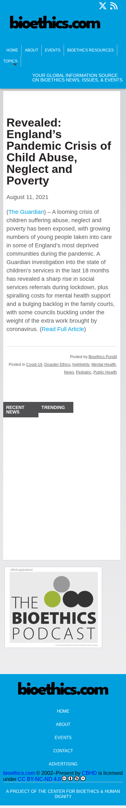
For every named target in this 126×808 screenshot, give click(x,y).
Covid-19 (34, 364)
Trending (53, 407)
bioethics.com (19, 773)
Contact (63, 750)
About (31, 50)
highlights (80, 364)
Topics (10, 61)
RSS (114, 6)
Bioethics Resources (90, 50)
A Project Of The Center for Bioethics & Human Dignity (63, 794)
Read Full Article (63, 329)
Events (52, 50)
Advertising (63, 764)
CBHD (89, 773)
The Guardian (26, 212)
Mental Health (103, 364)
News (69, 372)
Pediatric (83, 372)
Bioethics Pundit (103, 357)
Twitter (103, 6)
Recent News (15, 409)
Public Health (105, 372)
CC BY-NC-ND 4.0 (39, 779)
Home (12, 50)
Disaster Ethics (57, 364)
